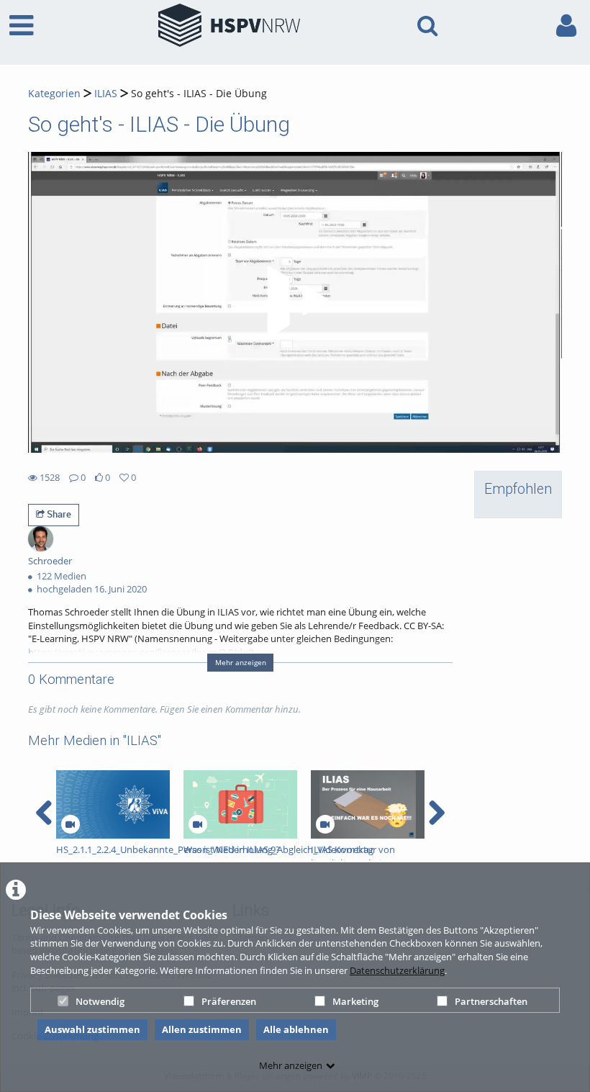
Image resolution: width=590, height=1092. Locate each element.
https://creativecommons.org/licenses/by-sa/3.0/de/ (139, 652)
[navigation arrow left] (44, 813)
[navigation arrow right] (436, 813)
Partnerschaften (491, 1001)
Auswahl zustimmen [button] (92, 1029)
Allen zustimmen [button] (202, 1029)
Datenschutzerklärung (397, 970)
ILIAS (105, 93)
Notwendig (100, 1001)
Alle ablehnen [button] (296, 1029)
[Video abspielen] (295, 302)
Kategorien (54, 93)
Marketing (355, 1001)
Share (58, 513)
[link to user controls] (566, 25)
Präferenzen (228, 1001)
